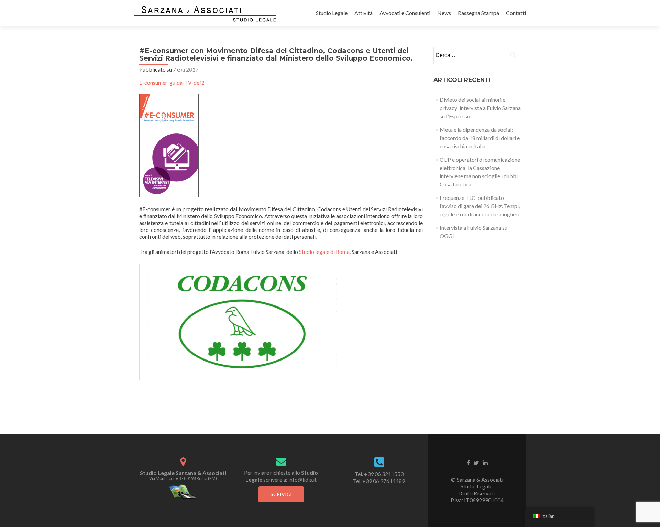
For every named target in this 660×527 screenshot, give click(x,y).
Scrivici (281, 494)
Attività (363, 13)
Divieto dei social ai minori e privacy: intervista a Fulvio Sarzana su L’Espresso (480, 107)
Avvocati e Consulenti (405, 13)
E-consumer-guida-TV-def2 (172, 82)
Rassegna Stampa (478, 13)
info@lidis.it (302, 479)
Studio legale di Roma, (325, 251)
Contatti (516, 13)
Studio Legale (332, 13)
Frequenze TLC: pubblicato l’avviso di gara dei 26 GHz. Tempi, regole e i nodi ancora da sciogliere (480, 205)
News (444, 13)
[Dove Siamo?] (183, 491)
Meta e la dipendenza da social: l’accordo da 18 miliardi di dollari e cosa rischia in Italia (480, 137)
